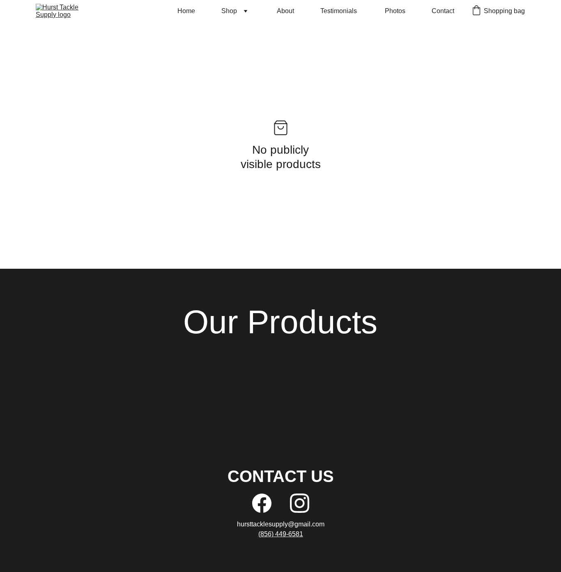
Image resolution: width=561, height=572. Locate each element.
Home (186, 10)
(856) (266, 533)
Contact (443, 10)
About (285, 10)
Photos (395, 10)
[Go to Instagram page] (299, 503)
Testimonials (339, 10)
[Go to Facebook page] (261, 503)
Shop (229, 10)
